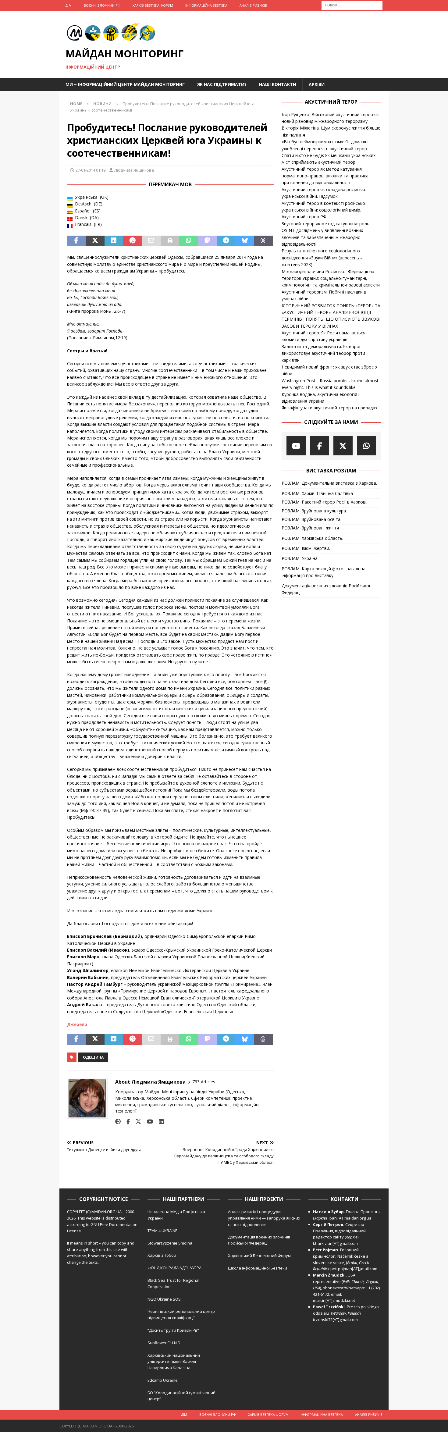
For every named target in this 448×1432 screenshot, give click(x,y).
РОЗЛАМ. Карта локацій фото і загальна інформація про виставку (323, 572)
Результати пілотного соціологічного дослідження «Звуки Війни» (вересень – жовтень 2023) (322, 257)
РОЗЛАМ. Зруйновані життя (310, 528)
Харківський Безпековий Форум (259, 1255)
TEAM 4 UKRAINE (162, 1230)
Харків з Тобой (162, 1255)
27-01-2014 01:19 (90, 170)
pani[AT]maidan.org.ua (350, 1218)
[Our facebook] (319, 445)
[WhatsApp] (366, 445)
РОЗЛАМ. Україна (300, 558)
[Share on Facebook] (76, 241)
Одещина (93, 1057)
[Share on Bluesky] (244, 241)
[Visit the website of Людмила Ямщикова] (118, 1121)
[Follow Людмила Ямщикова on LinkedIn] (159, 1121)
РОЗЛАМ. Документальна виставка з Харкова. (329, 483)
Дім (69, 5)
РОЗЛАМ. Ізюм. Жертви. (306, 548)
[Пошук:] (352, 5)
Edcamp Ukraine (163, 1380)
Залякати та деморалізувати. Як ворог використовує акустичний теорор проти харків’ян (323, 353)
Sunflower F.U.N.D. (164, 1342)
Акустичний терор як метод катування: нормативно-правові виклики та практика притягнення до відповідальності (325, 176)
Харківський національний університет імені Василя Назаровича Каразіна (174, 1361)
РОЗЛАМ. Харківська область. (312, 538)
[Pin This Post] (132, 241)
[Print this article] (170, 241)
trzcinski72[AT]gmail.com (336, 1319)
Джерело (77, 1024)
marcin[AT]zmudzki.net (334, 1300)
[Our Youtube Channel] (296, 445)
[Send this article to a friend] (151, 241)
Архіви (317, 84)
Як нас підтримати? (222, 84)
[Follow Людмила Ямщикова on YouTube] (147, 1121)
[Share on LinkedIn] (114, 241)
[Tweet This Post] (95, 241)
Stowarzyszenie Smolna (170, 1243)
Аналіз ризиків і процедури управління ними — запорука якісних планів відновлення (264, 1218)
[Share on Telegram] (226, 241)
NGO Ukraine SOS (164, 1299)
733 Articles (203, 1082)
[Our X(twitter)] (343, 445)
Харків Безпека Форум (153, 5)
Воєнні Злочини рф (102, 5)
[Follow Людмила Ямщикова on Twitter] (136, 1121)
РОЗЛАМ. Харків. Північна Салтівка (317, 493)
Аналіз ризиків (253, 5)
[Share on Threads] (263, 241)
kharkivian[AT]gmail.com (335, 1243)
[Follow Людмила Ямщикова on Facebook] (126, 1121)
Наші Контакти (277, 84)
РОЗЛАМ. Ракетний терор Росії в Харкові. (324, 502)
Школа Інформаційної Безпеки (257, 1268)
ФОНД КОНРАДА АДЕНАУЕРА (175, 1267)
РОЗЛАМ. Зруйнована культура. (314, 511)
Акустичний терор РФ (304, 216)
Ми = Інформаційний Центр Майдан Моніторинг (125, 84)
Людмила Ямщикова (134, 170)
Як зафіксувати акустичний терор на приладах (329, 408)
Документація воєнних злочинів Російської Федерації (326, 589)
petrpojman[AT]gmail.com (353, 1268)
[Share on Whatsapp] (188, 241)
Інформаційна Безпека (206, 5)
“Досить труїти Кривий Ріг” (173, 1330)
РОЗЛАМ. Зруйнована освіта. (311, 519)
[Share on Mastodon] (207, 241)
